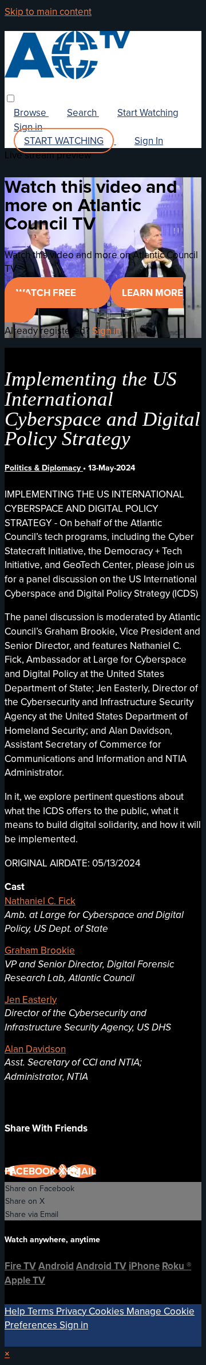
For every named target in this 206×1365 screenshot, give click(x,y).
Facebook (31, 1171)
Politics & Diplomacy (44, 467)
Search (83, 112)
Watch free (47, 293)
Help (16, 1311)
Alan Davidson (35, 1049)
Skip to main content (48, 11)
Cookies (107, 1311)
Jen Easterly (31, 999)
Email (81, 1171)
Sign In (148, 140)
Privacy (72, 1311)
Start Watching (148, 112)
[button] (10, 98)
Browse (31, 112)
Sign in (28, 127)
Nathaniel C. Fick (40, 901)
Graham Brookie (40, 950)
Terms (41, 1311)
